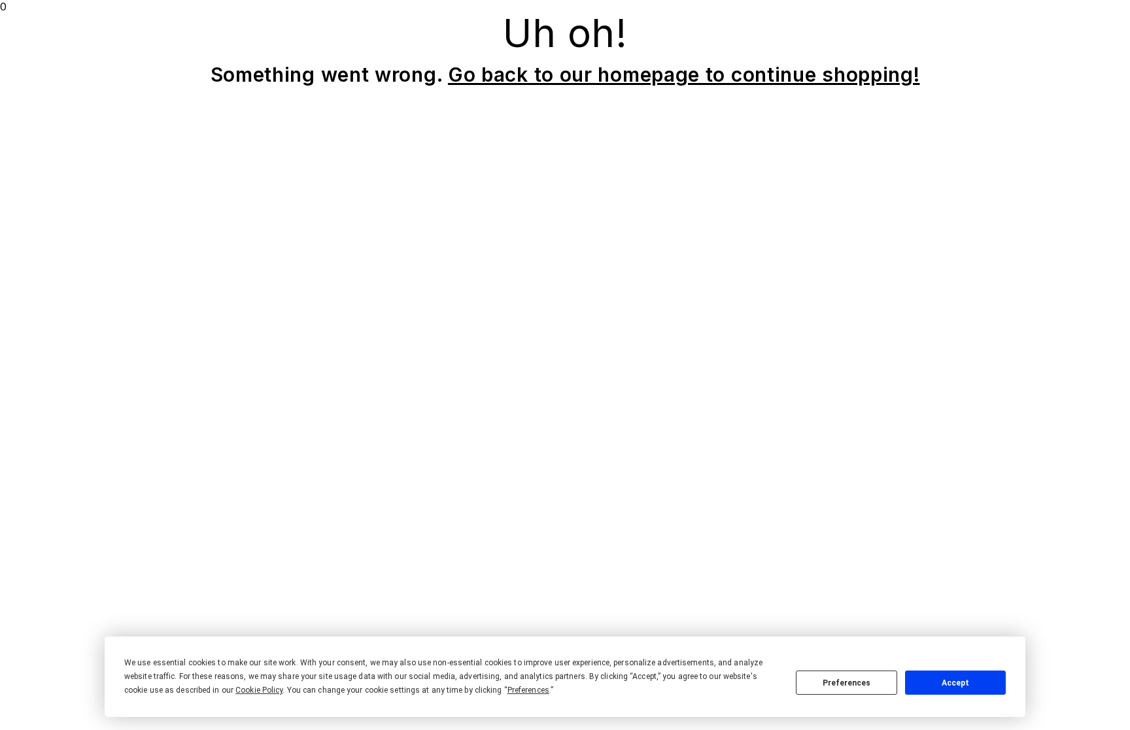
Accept (955, 683)
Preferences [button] (528, 690)
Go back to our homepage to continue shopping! (684, 74)
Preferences (846, 683)
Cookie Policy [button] (258, 690)
